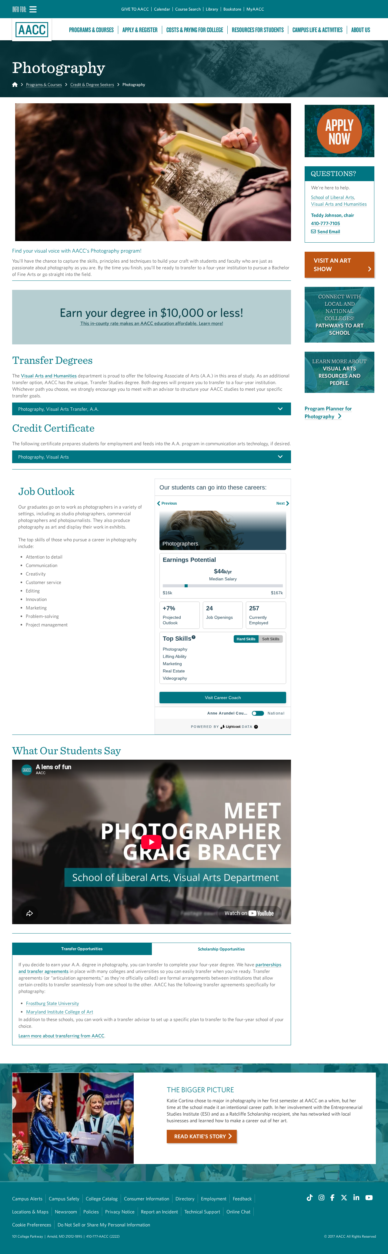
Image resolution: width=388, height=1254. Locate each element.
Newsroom (66, 1211)
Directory (185, 1198)
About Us (360, 30)
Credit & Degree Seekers (92, 84)
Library (212, 9)
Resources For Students (258, 30)
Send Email (328, 231)
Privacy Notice (120, 1211)
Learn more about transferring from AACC (61, 1035)
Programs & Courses (91, 30)
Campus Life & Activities (318, 30)
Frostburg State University (52, 1003)
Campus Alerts (27, 1198)
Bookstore (232, 9)
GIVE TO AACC (135, 9)
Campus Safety (64, 1198)
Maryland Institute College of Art (59, 1011)
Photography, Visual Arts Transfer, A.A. (58, 409)
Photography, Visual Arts (43, 456)
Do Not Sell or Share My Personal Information (104, 1224)
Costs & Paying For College (194, 30)
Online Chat (238, 1211)
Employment (213, 1198)
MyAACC (255, 9)
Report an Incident (159, 1211)
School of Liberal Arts (332, 197)
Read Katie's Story (200, 1136)
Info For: (19, 9)
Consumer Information (146, 1198)
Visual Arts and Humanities (49, 375)
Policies (91, 1211)
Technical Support (202, 1211)
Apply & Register (140, 30)
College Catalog (102, 1198)
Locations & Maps (30, 1211)
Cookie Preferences (31, 1224)
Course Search (188, 9)
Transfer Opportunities (81, 948)
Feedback (242, 1198)
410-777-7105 (325, 223)
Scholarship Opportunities (221, 949)
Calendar (162, 9)
